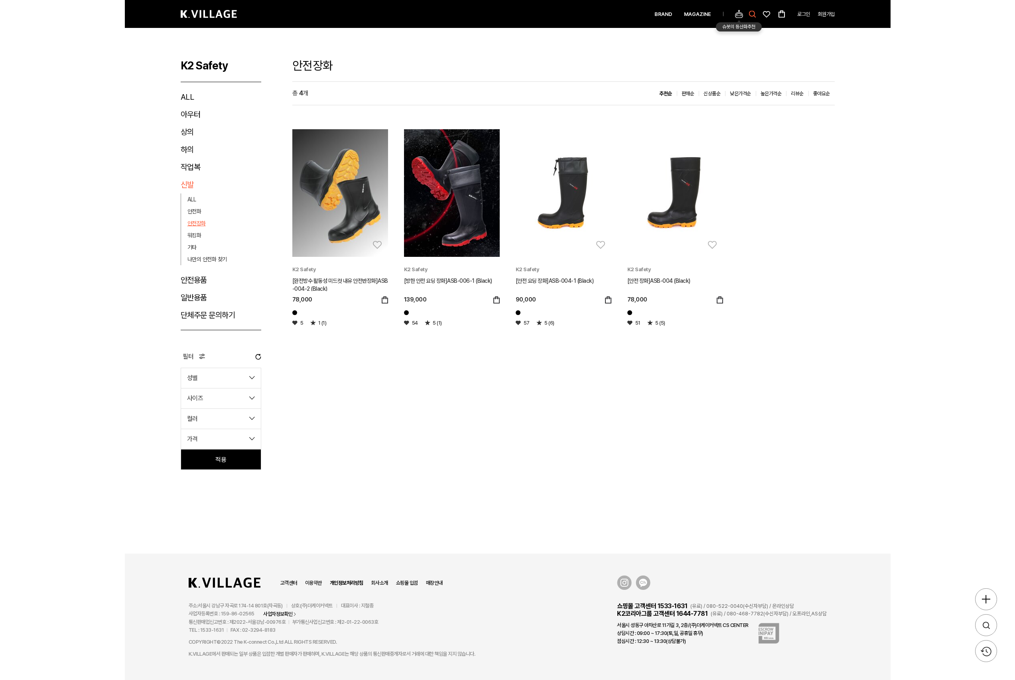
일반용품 (194, 297)
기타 (192, 247)
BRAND (663, 14)
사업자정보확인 (278, 614)
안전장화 (196, 223)
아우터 (191, 114)
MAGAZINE (697, 14)
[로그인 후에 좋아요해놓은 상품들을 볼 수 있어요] (766, 13)
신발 (187, 184)
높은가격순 (771, 93)
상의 (187, 132)
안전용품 (194, 280)
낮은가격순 (740, 93)
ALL (187, 97)
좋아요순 (821, 93)
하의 (187, 149)
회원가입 (826, 14)
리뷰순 (797, 93)
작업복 (191, 167)
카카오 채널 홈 (643, 583)
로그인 (803, 14)
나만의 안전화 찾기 (207, 259)
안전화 (194, 211)
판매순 (688, 93)
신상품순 (712, 93)
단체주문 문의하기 (208, 315)
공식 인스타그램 (624, 583)
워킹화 (194, 235)
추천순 (665, 93)
